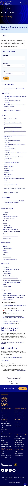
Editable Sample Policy (10, 323)
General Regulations (7, 248)
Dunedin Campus (18, 440)
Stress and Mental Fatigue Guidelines (12, 100)
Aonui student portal (5, 436)
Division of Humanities (20, 414)
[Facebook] (6, 470)
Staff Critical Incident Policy (10, 184)
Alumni (2, 440)
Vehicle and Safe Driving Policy (11, 192)
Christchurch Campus (20, 438)
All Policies (5, 212)
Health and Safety (7, 225)
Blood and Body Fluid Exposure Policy (13, 122)
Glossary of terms (21, 477)
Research (5, 233)
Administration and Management (10, 216)
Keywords (5, 55)
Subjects (3, 410)
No (16, 381)
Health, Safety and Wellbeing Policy (12, 140)
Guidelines (5, 254)
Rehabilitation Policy (8, 170)
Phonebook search (19, 453)
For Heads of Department (9, 275)
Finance (5, 223)
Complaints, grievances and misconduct (12, 280)
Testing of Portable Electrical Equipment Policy (14, 188)
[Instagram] (10, 470)
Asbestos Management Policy (11, 118)
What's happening (6, 449)
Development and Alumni (9, 218)
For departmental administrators (10, 277)
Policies (5, 250)
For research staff (7, 273)
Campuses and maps (21, 434)
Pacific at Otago (4, 444)
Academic (5, 214)
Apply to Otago (4, 416)
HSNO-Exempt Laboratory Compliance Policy (14, 144)
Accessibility (21, 479)
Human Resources (7, 227)
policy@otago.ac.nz (21, 370)
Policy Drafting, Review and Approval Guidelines (14, 295)
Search (10, 477)
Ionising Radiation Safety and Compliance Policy (15, 152)
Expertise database (19, 455)
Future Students (6, 408)
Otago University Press (6, 425)
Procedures (5, 252)
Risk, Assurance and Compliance (10, 235)
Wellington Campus (19, 442)
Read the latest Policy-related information (12, 357)
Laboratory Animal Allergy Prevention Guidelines (15, 96)
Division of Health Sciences (21, 412)
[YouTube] (14, 470)
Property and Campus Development (11, 231)
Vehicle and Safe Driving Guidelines (12, 110)
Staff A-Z (16, 451)
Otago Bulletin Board (6, 457)
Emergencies (17, 421)
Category (5, 63)
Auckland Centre (18, 436)
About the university (4, 420)
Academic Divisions (20, 408)
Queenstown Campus (19, 446)
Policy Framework (7, 293)
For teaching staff (7, 271)
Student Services (7, 238)
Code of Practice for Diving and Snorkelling (14, 88)
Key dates (3, 414)
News (2, 451)
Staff (2, 438)
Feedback (15, 477)
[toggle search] (21, 2)
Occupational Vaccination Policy (11, 162)
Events (2, 453)
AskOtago (22, 388)
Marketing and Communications (10, 229)
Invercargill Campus (19, 444)
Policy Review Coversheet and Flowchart (14, 310)
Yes (12, 381)
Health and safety (7, 286)
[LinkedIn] (2, 470)
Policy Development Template (11, 321)
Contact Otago (19, 449)
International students (6, 446)
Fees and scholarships (6, 412)
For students (6, 267)
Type (4, 70)
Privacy (16, 479)
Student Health (18, 426)
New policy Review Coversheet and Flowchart (15, 305)
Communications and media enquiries (11, 282)
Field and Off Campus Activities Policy (12, 126)
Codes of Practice (7, 256)
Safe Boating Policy (8, 174)
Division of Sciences (19, 416)
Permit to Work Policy (9, 166)
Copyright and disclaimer (9, 479)
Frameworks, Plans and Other (10, 259)
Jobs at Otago (4, 429)
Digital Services (6, 220)
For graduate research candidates (11, 269)
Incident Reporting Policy (10, 148)
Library (2, 427)
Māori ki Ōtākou (4, 442)
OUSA (2, 431)
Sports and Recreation (6, 455)
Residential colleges (5, 423)
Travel (4, 284)
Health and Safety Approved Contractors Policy (15, 131)
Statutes (5, 246)
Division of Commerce (20, 410)
